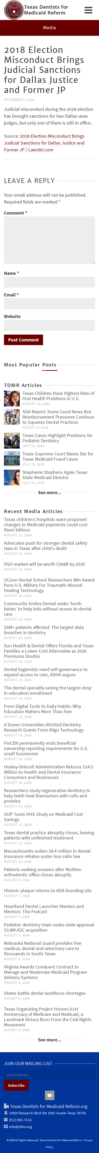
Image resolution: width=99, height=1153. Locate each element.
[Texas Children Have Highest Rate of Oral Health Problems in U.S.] (12, 398)
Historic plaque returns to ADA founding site (48, 890)
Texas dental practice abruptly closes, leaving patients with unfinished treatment (49, 835)
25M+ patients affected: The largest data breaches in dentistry (44, 629)
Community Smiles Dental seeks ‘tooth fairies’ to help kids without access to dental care (48, 608)
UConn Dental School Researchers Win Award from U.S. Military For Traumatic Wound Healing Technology (49, 585)
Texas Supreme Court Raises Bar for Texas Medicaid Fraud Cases (57, 456)
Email (11, 295)
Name (11, 273)
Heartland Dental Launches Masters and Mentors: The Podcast (44, 909)
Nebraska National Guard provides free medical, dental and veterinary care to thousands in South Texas (42, 948)
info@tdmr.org (20, 1126)
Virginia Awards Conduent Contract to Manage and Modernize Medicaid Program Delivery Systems (45, 972)
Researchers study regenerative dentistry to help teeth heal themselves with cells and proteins (47, 795)
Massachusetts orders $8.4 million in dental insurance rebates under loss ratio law (47, 853)
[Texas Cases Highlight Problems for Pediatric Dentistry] (12, 441)
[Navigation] (88, 10)
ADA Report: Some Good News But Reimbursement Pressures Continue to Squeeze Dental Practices (58, 417)
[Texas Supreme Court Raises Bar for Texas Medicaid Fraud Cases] (12, 459)
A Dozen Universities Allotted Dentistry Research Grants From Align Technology (43, 727)
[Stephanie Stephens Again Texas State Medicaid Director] (12, 477)
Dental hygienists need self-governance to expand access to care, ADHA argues (46, 672)
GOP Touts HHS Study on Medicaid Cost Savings (43, 816)
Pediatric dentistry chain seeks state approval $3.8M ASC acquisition (49, 927)
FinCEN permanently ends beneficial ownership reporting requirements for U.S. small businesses (46, 748)
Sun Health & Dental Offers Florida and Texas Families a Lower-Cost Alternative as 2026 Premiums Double (49, 651)
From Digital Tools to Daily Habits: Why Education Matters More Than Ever (42, 708)
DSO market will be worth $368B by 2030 (44, 564)
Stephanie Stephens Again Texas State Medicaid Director (54, 474)
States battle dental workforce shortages (45, 993)
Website (12, 316)
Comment (15, 213)
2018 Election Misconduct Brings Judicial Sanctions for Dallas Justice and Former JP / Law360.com (44, 143)
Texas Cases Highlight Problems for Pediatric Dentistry (57, 438)
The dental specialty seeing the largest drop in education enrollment (47, 690)
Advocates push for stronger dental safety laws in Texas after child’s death (45, 545)
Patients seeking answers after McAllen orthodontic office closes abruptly (42, 872)
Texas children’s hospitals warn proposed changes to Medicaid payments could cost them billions (45, 524)
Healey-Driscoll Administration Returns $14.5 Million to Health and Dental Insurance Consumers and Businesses (48, 772)
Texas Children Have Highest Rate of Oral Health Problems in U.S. (58, 395)
